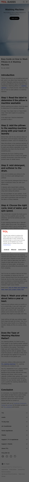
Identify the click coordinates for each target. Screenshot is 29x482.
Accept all (6, 249)
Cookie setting (22, 249)
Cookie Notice (7, 244)
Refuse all (13, 249)
